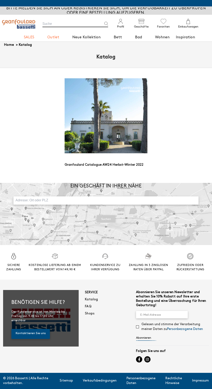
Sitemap (66, 380)
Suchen (106, 219)
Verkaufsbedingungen (100, 380)
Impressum (200, 380)
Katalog (25, 44)
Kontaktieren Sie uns (31, 333)
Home (9, 44)
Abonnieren (143, 337)
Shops (89, 313)
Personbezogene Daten (185, 329)
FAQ (88, 306)
